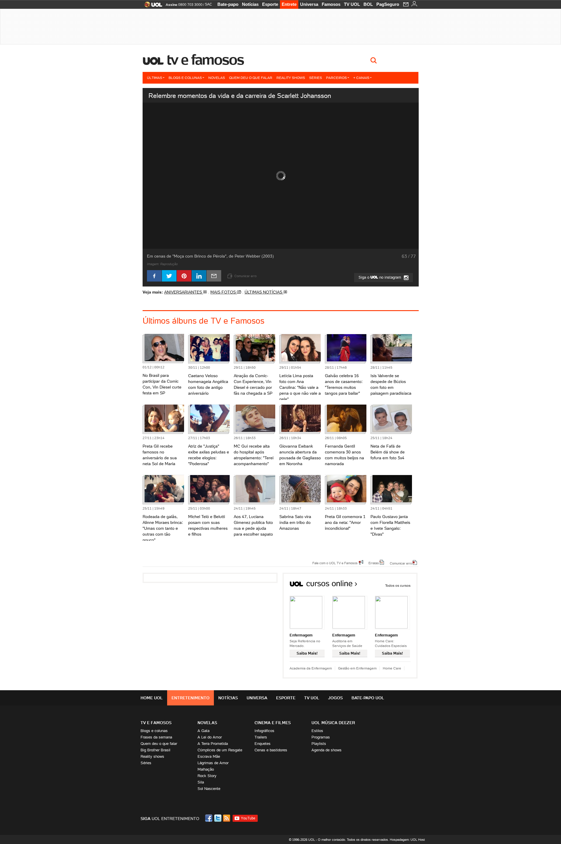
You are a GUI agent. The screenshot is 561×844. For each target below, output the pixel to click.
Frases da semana (156, 737)
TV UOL (352, 4)
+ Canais (361, 77)
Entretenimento (190, 697)
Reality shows (290, 77)
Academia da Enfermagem (311, 668)
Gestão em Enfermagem (357, 668)
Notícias (250, 4)
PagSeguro (387, 4)
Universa (309, 4)
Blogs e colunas (185, 77)
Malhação (206, 769)
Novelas (216, 77)
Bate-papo (227, 4)
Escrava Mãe (209, 756)
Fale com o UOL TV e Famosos (335, 563)
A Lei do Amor (210, 737)
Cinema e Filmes (272, 722)
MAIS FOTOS (223, 292)
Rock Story (207, 775)
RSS (227, 818)
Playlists (318, 743)
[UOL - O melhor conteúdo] (151, 6)
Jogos (335, 697)
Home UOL (152, 697)
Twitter (218, 818)
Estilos (317, 730)
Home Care (392, 668)
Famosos (331, 4)
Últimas (154, 77)
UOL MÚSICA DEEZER (333, 722)
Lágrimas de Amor (213, 762)
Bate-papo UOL (368, 697)
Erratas (373, 563)
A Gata (203, 730)
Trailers (260, 737)
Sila (201, 782)
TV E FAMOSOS (156, 722)
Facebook (209, 818)
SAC (208, 4)
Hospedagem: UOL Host (407, 840)
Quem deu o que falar (250, 77)
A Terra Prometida (213, 743)
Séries (315, 77)
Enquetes (262, 743)
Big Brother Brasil (155, 750)
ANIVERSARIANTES (183, 292)
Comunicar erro (401, 563)
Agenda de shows (326, 750)
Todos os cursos (398, 585)
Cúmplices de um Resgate (220, 750)
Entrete (289, 4)
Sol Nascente (209, 788)
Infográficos (264, 730)
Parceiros (336, 77)
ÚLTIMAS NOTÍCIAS (264, 292)
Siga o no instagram (380, 277)
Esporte (270, 4)
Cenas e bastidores (270, 750)
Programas (320, 737)
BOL (368, 4)
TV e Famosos (205, 59)
